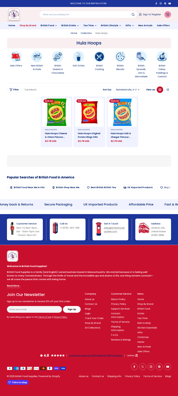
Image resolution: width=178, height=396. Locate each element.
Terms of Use (44, 317)
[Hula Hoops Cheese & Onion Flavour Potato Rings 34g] (56, 112)
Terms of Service (152, 376)
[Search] (133, 14)
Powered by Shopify (49, 376)
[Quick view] (67, 104)
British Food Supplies (26, 376)
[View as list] (167, 89)
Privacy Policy (132, 376)
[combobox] (88, 14)
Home (74, 33)
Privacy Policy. (60, 317)
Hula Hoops (51, 129)
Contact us (98, 376)
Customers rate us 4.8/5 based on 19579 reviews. (95, 355)
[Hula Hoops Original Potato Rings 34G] (89, 112)
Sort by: (107, 89)
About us (83, 376)
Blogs (168, 376)
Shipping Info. (114, 376)
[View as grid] (160, 89)
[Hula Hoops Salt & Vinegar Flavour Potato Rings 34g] (122, 112)
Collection (86, 33)
